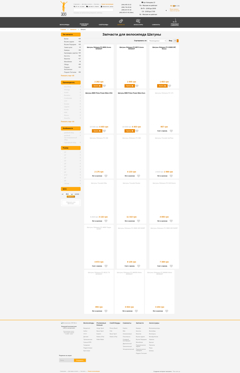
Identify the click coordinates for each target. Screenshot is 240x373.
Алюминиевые (127, 334)
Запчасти (73, 29)
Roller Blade (100, 339)
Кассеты (138, 331)
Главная (63, 29)
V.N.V (85, 334)
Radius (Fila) (100, 336)
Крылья (151, 342)
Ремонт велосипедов (107, 4)
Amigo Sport (100, 328)
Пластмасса (126, 336)
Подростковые (87, 348)
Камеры (138, 328)
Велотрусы (152, 334)
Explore (99, 334)
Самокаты (127, 323)
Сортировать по (140, 40)
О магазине (77, 4)
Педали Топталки (141, 353)
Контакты (96, 4)
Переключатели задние (141, 345)
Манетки (138, 334)
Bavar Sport (100, 331)
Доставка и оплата (87, 4)
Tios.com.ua (176, 371)
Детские (85, 336)
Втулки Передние (141, 339)
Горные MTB (87, 342)
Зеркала (151, 339)
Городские (86, 345)
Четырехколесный (128, 349)
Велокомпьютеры (154, 328)
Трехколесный (127, 346)
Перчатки (152, 345)
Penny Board (113, 328)
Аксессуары (154, 323)
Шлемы (151, 350)
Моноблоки (139, 342)
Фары (151, 348)
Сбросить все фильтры (70, 202)
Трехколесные (87, 339)
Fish (111, 331)
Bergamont (86, 328)
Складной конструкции (126, 340)
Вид (170, 40)
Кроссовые (86, 350)
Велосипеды (88, 323)
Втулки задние (140, 336)
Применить (71, 196)
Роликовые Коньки (101, 324)
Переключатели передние (141, 349)
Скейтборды (115, 323)
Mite (124, 331)
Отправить (80, 360)
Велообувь (152, 331)
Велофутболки (153, 336)
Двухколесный (127, 343)
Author (85, 331)
